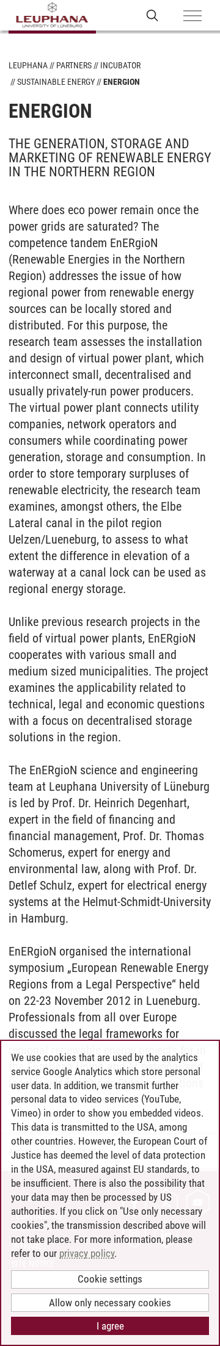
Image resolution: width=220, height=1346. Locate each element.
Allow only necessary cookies (110, 1303)
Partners (74, 65)
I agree (110, 1326)
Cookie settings (110, 1279)
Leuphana (28, 65)
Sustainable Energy (56, 82)
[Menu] (192, 16)
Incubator (120, 65)
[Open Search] (152, 15)
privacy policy (86, 1253)
